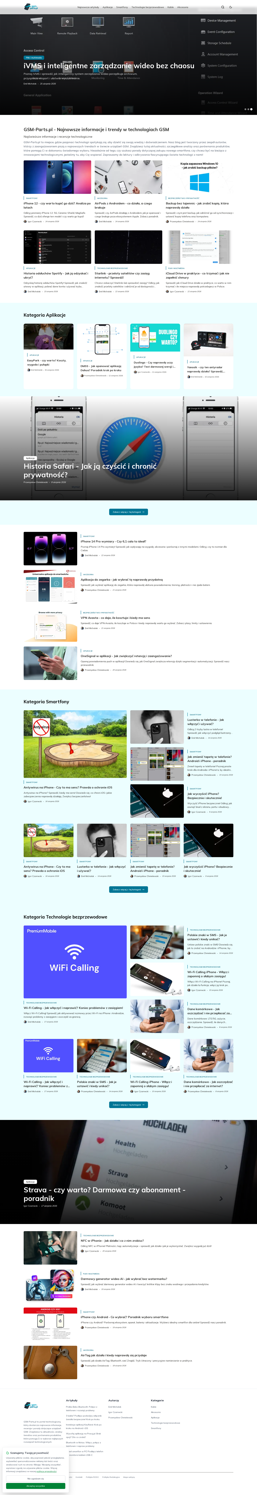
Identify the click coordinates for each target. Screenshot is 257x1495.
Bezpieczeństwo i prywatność (183, 198)
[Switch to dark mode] (230, 7)
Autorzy (113, 1400)
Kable (170, 7)
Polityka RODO (92, 1477)
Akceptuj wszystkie (35, 1486)
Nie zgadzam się (36, 1478)
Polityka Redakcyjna (111, 1477)
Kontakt (79, 1477)
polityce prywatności (47, 1471)
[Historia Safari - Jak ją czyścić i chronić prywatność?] (128, 448)
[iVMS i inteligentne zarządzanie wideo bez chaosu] (128, 61)
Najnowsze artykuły (88, 7)
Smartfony (122, 7)
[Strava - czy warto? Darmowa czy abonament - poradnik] (128, 1172)
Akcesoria (182, 7)
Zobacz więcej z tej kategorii (127, 512)
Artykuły (71, 1400)
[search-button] (222, 7)
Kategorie (157, 1400)
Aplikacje (108, 7)
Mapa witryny (129, 1477)
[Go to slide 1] (245, 109)
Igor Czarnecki (31, 1206)
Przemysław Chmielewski (36, 482)
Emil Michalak (30, 83)
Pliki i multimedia (34, 57)
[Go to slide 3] (251, 109)
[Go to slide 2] (248, 109)
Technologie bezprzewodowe (147, 7)
